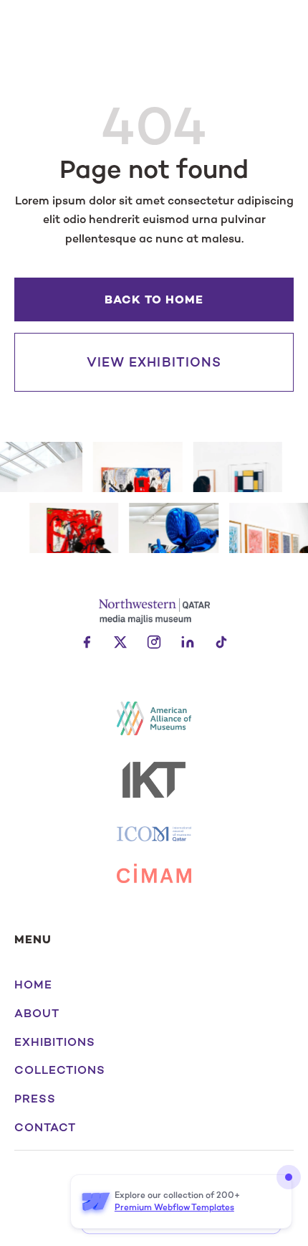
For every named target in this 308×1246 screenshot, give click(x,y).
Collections (59, 1070)
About (36, 1013)
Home (33, 984)
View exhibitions (154, 362)
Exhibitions (54, 1042)
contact (45, 1127)
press (35, 1098)
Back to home (154, 299)
